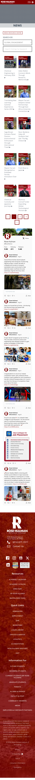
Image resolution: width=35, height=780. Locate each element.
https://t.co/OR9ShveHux (11, 427)
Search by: (8, 37)
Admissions (17, 611)
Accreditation (17, 644)
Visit (17, 653)
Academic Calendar (17, 579)
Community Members (17, 701)
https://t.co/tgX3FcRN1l (11, 309)
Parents (17, 687)
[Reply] (5, 296)
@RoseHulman (8, 244)
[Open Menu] (29, 2)
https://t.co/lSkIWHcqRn (20, 484)
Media (17, 705)
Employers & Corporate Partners (17, 710)
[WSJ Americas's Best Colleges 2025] (25, 565)
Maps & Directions (17, 598)
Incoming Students (17, 671)
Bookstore (17, 625)
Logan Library (17, 630)
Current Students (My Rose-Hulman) (18, 676)
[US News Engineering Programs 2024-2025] (15, 565)
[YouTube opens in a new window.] (21, 558)
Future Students (17, 666)
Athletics (17, 639)
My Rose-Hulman (17, 593)
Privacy (17, 750)
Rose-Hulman (9, 241)
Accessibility (16, 754)
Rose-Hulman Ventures (17, 648)
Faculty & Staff (17, 696)
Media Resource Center (12, 33)
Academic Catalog (18, 584)
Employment (17, 616)
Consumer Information (17, 763)
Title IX (17, 758)
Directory (17, 589)
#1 (16, 418)
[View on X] (29, 255)
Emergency (17, 767)
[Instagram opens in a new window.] (14, 558)
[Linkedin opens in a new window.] (8, 565)
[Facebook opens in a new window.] (7, 558)
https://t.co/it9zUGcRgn (11, 385)
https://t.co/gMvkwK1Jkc (11, 345)
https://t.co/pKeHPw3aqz (11, 272)
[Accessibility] (33, 2)
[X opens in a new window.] (27, 558)
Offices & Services (17, 634)
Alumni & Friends (17, 691)
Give (17, 620)
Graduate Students (17, 682)
